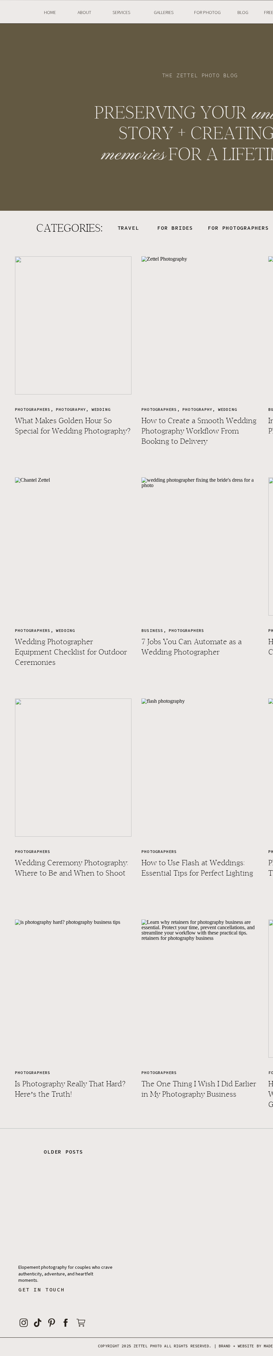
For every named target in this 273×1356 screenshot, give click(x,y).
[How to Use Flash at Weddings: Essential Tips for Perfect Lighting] (199, 767)
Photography (71, 409)
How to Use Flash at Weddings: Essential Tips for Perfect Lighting (197, 868)
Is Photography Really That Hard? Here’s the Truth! (70, 1089)
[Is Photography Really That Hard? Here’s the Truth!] (73, 989)
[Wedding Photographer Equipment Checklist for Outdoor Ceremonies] (73, 546)
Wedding (101, 409)
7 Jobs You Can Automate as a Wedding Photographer (191, 647)
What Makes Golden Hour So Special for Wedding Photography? (73, 426)
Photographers (33, 409)
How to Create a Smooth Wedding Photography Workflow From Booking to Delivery (198, 431)
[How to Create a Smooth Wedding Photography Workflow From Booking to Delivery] (199, 325)
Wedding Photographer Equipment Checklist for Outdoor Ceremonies (71, 652)
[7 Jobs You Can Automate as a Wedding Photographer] (199, 546)
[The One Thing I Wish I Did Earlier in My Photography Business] (199, 989)
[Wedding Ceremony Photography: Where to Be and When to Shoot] (73, 767)
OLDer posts (63, 1151)
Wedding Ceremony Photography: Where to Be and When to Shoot (71, 868)
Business (152, 630)
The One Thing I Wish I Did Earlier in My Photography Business (198, 1089)
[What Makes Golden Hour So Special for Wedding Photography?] (73, 325)
